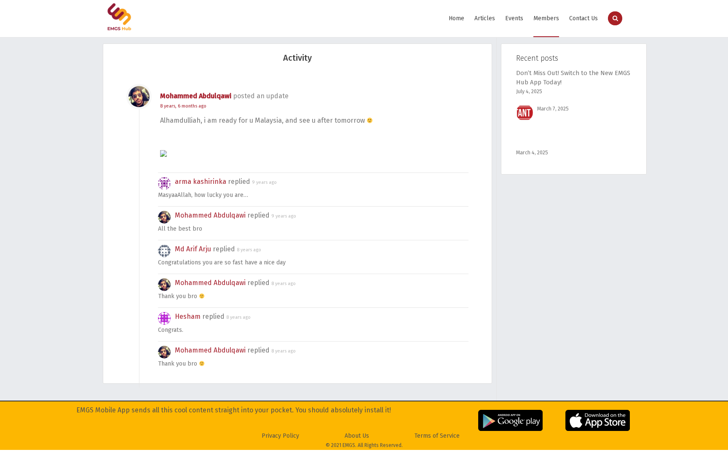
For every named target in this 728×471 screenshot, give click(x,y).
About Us (357, 435)
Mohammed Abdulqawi (195, 96)
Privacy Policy (280, 435)
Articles (484, 18)
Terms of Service (437, 435)
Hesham (188, 316)
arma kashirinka (200, 182)
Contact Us (583, 18)
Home (456, 18)
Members (546, 18)
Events (514, 18)
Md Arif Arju (193, 249)
